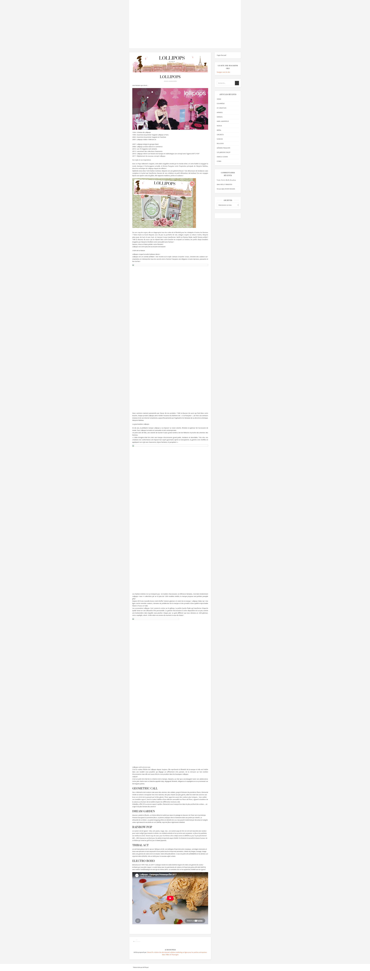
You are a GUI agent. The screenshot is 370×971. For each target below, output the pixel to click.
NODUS (219, 126)
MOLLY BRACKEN (226, 184)
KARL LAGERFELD (223, 121)
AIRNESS (220, 112)
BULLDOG (220, 143)
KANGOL (220, 117)
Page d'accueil (221, 55)
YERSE (219, 99)
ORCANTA (220, 134)
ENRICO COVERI (222, 157)
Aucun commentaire (170, 81)
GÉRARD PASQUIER (223, 148)
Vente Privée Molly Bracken (226, 180)
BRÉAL (219, 130)
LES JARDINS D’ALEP (223, 152)
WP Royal (145, 967)
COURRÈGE (221, 103)
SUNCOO (220, 139)
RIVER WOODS (230, 189)
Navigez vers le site (223, 72)
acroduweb (170, 950)
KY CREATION (221, 108)
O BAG (219, 161)
